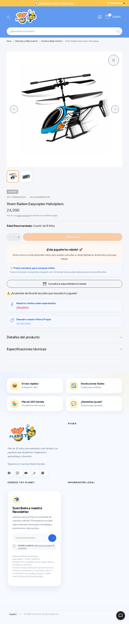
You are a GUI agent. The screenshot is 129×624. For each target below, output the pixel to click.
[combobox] (64, 31)
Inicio (9, 41)
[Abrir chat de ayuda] (120, 615)
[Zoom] (113, 60)
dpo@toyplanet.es (36, 573)
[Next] (115, 109)
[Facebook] (11, 473)
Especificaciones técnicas (26, 349)
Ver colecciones (23, 323)
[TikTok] (36, 473)
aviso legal (22, 548)
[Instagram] (19, 473)
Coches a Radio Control (51, 41)
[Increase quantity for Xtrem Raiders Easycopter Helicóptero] (18, 237)
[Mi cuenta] (100, 17)
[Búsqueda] (118, 31)
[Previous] (14, 109)
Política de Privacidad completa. (31, 576)
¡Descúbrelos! (22, 307)
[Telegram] (44, 473)
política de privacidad (42, 545)
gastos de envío (23, 215)
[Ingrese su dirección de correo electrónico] (52, 538)
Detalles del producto (23, 337)
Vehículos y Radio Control (26, 41)
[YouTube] (27, 473)
